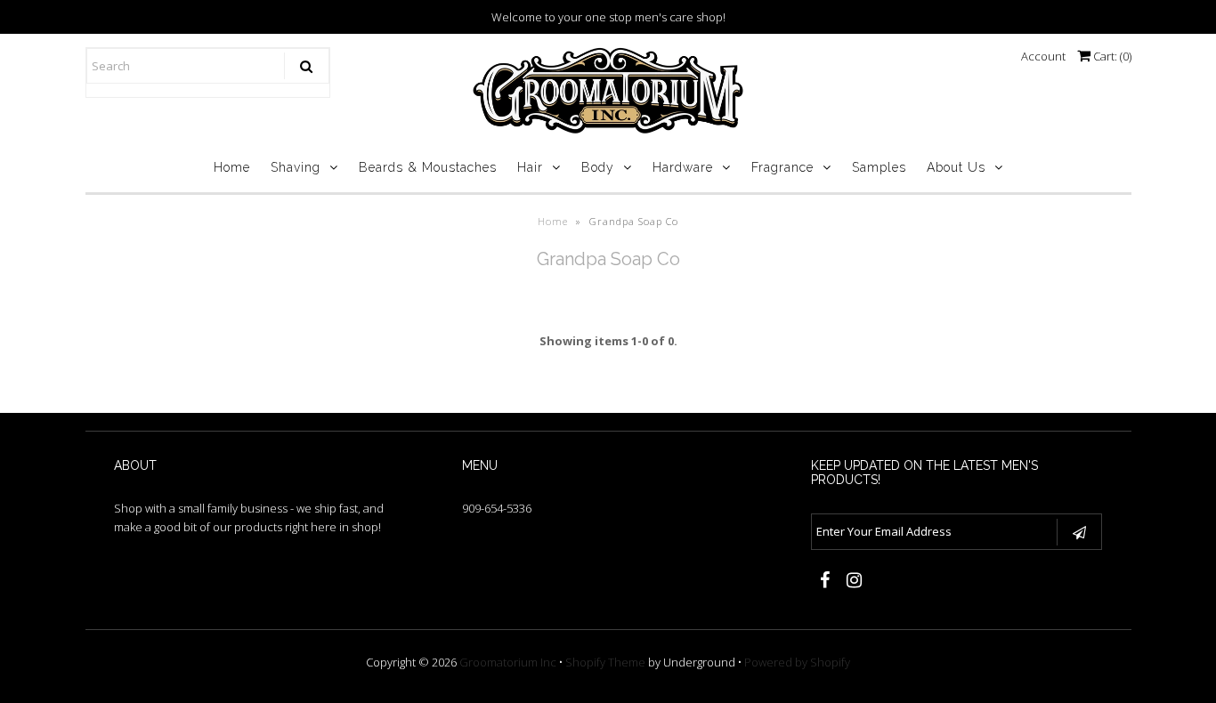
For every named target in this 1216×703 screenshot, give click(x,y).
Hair (530, 167)
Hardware (683, 167)
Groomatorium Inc (507, 662)
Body (597, 167)
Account (1043, 56)
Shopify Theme (605, 662)
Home (232, 167)
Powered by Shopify (797, 662)
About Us (956, 167)
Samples (879, 167)
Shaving (295, 167)
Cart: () (1110, 56)
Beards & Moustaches (428, 167)
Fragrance (782, 167)
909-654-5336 (496, 508)
